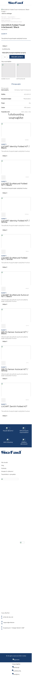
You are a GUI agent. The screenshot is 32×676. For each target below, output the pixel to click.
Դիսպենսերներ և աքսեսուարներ (10, 18)
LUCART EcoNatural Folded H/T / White (14, 258)
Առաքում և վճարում (7, 471)
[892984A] (16, 204)
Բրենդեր (3, 468)
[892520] (16, 278)
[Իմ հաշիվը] (28, 2)
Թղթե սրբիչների (6, 20)
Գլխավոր (4, 17)
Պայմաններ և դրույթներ (8, 474)
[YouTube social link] (18, 457)
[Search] (31, 2)
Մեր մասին (4, 462)
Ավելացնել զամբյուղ (17, 56)
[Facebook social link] (13, 457)
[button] (3, 140)
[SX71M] (16, 315)
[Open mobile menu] (1, 2)
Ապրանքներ (11, 17)
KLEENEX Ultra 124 (5, 78)
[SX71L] (16, 352)
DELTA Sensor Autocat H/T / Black (14, 333)
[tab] (16, 84)
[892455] (16, 389)
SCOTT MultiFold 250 (20, 78)
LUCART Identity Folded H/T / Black (15, 147)
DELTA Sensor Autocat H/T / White (14, 370)
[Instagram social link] (16, 457)
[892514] (16, 241)
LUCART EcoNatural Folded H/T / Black (14, 184)
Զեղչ (2, 465)
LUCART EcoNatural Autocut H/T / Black (15, 296)
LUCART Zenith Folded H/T (14, 406)
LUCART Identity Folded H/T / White (15, 221)
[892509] (16, 166)
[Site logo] (16, 2)
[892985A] (16, 129)
